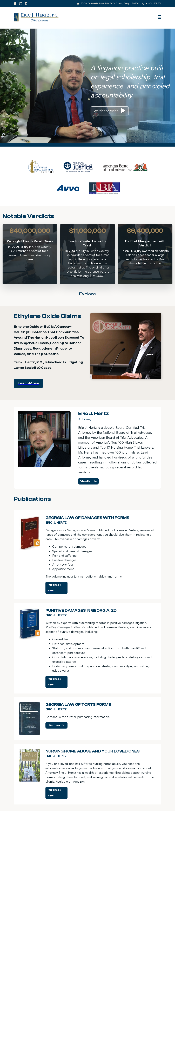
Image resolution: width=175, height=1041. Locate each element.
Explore (87, 294)
